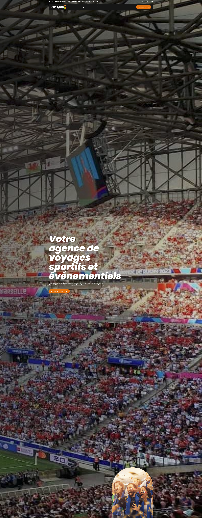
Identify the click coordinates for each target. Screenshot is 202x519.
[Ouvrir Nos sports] (76, 7)
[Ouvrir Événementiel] (105, 7)
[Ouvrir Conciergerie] (86, 7)
